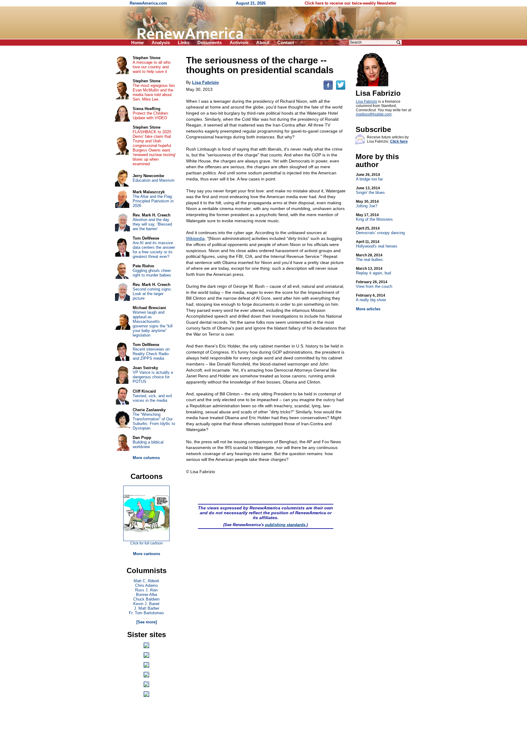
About (262, 42)
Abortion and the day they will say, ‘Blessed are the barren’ (152, 224)
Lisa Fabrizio (366, 101)
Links (183, 42)
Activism (239, 42)
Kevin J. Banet (146, 603)
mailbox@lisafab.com (374, 114)
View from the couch (374, 284)
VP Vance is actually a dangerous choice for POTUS (153, 377)
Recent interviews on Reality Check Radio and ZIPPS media (151, 354)
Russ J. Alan (146, 590)
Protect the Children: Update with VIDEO (151, 115)
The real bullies (369, 257)
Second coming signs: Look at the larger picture (152, 294)
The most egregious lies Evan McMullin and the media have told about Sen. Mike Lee (154, 92)
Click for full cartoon (146, 543)
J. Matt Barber (146, 608)
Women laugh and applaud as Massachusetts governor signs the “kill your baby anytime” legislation (153, 323)
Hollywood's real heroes (376, 244)
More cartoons (146, 553)
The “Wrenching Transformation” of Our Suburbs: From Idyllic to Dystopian (154, 421)
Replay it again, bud (373, 270)
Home (137, 42)
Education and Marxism (153, 180)
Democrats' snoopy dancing (380, 230)
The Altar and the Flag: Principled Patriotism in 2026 (153, 201)
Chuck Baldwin (146, 599)
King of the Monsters (374, 217)
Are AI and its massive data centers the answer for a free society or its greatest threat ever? (154, 250)
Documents (209, 42)
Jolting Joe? (367, 203)
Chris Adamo (146, 585)
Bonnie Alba (146, 594)
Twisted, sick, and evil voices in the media (152, 398)
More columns (146, 457)
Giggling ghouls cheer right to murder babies (152, 272)
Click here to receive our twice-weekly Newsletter (350, 3)
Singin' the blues (370, 190)
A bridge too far (369, 177)
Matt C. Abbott (146, 581)
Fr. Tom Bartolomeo (146, 613)
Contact (285, 42)
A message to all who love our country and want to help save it (151, 67)
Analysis (161, 42)
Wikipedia (195, 238)
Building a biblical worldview (148, 444)
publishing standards (285, 524)
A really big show (371, 297)
